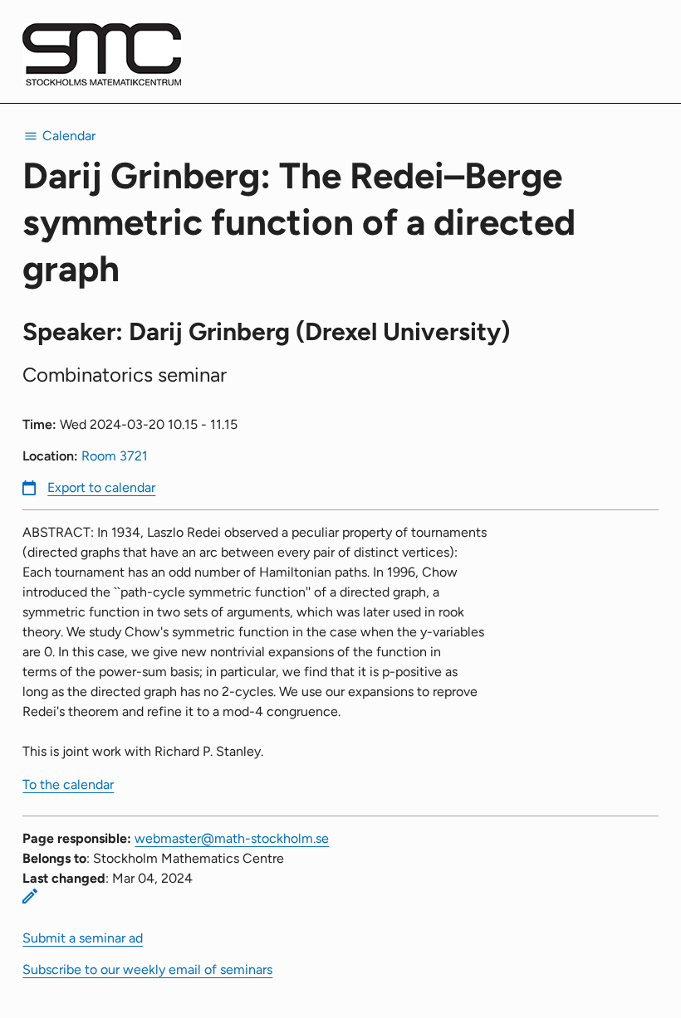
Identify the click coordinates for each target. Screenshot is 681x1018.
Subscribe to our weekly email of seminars (147, 969)
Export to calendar (101, 487)
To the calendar (68, 784)
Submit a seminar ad (82, 938)
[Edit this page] (29, 896)
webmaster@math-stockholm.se (232, 838)
